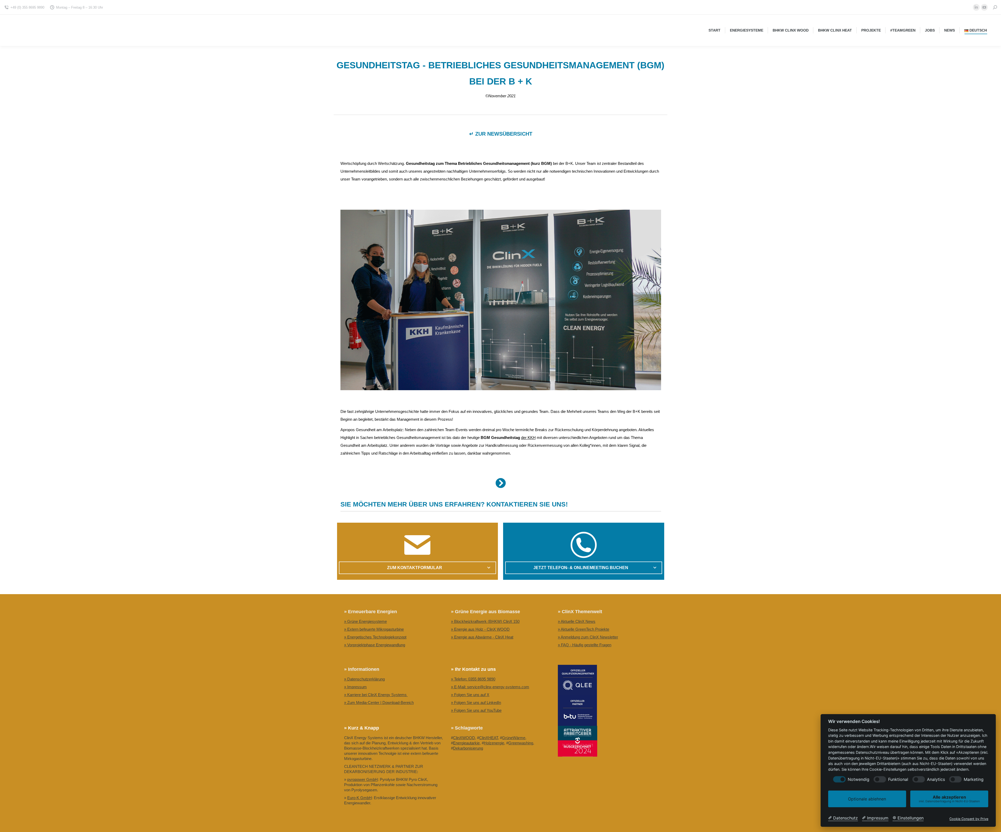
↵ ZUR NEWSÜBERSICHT (500, 134)
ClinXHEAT (488, 737)
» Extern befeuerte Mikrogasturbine (374, 629)
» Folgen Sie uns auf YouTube (476, 710)
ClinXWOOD (464, 737)
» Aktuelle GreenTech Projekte (583, 629)
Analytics (936, 779)
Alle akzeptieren (949, 798)
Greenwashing (520, 743)
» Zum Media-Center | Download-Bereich (379, 702)
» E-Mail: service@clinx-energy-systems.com (490, 687)
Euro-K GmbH (359, 797)
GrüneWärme (513, 737)
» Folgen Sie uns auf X (470, 694)
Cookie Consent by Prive (968, 819)
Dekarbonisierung (468, 748)
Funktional (898, 779)
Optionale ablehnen (867, 798)
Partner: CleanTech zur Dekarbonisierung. (486, 718)
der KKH (528, 437)
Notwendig (858, 779)
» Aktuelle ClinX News (576, 621)
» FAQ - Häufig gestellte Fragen (584, 645)
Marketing (974, 779)
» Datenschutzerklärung (364, 679)
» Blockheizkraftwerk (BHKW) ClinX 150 (485, 621)
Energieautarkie (466, 743)
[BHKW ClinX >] (500, 483)
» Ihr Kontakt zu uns (473, 669)
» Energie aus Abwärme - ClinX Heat (482, 637)
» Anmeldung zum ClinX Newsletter (588, 637)
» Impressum (355, 687)
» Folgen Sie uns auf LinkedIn (476, 702)
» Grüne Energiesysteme (365, 621)
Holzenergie (494, 743)
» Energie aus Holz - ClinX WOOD (480, 629)
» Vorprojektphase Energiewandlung (374, 645)
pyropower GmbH (362, 779)
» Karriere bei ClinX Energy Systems (376, 694)
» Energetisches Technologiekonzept (375, 637)
